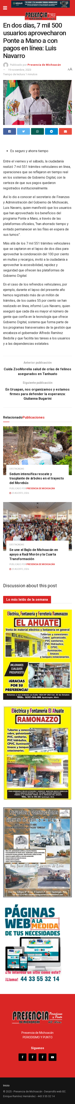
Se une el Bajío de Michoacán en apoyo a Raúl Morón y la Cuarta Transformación (33, 554)
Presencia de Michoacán (44, 64)
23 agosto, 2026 (20, 493)
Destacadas (16, 469)
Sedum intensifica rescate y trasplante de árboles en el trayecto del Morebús (36, 478)
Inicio (6, 1085)
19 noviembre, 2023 (19, 69)
